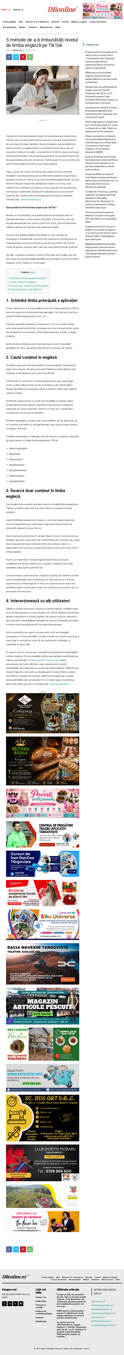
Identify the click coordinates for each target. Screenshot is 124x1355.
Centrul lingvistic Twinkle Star (43, 660)
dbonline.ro (18, 50)
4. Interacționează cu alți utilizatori (25, 289)
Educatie (17, 34)
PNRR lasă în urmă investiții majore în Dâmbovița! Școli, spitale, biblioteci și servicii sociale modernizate (101, 77)
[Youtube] (21, 1303)
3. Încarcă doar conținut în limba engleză (28, 285)
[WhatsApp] (30, 57)
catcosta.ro (97, 1317)
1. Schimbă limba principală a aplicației (27, 278)
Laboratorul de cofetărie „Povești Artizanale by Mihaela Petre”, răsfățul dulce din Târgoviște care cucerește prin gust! (101, 112)
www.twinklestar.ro (30, 199)
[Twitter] (16, 57)
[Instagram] (10, 1303)
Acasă (8, 34)
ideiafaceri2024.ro (101, 1309)
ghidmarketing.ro (100, 1321)
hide (32, 272)
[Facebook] (9, 57)
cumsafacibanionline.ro (103, 1325)
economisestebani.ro (102, 1313)
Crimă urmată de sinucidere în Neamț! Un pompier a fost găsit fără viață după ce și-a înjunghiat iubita (100, 217)
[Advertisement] (42, 126)
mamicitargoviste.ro (102, 1305)
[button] (18, 10)
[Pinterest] (23, 57)
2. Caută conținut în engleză (22, 282)
